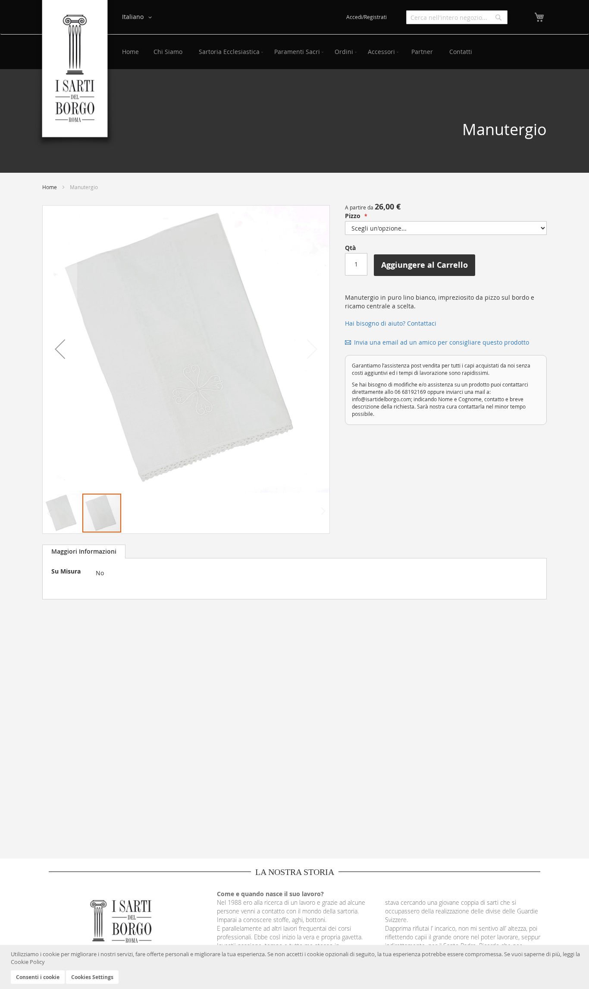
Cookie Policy (28, 962)
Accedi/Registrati (366, 16)
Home (49, 187)
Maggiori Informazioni (83, 551)
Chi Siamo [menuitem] (168, 52)
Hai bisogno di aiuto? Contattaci (390, 323)
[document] (295, 967)
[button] (138, 17)
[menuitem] (229, 52)
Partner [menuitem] (422, 52)
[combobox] (457, 17)
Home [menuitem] (130, 52)
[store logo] (74, 74)
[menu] (330, 52)
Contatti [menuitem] (460, 52)
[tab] (83, 551)
